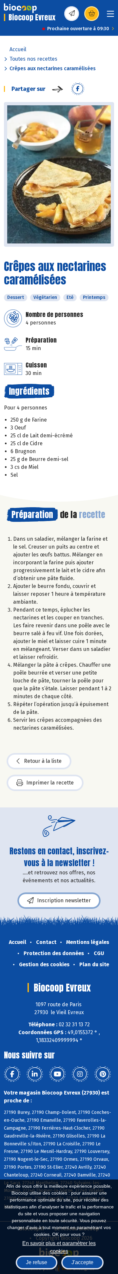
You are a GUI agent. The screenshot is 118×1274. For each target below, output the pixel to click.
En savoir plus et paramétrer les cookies (59, 1247)
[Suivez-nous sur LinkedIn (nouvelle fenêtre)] (35, 1074)
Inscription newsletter (64, 900)
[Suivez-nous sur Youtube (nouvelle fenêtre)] (57, 1074)
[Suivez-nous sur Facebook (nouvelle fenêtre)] (12, 1074)
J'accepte (82, 1262)
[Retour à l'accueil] (20, 8)
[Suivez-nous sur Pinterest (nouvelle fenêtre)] (102, 1074)
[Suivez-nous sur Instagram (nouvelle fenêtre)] (80, 1074)
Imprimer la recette (50, 783)
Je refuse (36, 1262)
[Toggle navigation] (110, 16)
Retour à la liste (43, 761)
